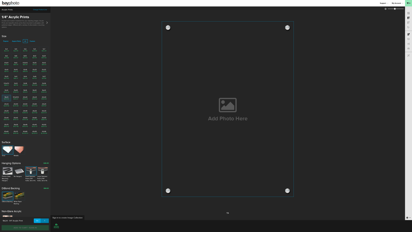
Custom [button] (32, 41)
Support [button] (383, 3)
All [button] (25, 41)
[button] (408, 3)
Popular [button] (6, 41)
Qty (37, 221)
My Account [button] (396, 3)
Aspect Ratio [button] (16, 41)
